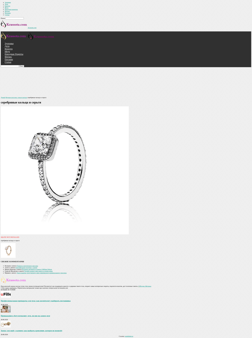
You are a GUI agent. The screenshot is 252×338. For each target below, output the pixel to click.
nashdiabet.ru (129, 336)
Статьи (7, 15)
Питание (8, 13)
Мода (6, 8)
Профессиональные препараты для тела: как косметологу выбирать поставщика (36, 301)
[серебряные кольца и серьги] (65, 234)
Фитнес (7, 11)
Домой (3, 97)
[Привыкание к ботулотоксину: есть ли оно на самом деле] (6, 312)
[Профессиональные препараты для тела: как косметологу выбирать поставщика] (6, 297)
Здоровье (8, 2)
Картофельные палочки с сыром (26, 267)
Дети (6, 4)
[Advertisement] (126, 82)
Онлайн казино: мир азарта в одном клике (38, 271)
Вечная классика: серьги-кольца (16, 97)
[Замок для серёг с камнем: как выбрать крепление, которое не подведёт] (6, 327)
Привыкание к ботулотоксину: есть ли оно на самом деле (25, 316)
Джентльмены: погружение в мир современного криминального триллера (42, 273)
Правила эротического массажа (27, 266)
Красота (7, 6)
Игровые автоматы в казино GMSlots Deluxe (37, 269)
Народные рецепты (11, 9)
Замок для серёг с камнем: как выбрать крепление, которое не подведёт (31, 331)
